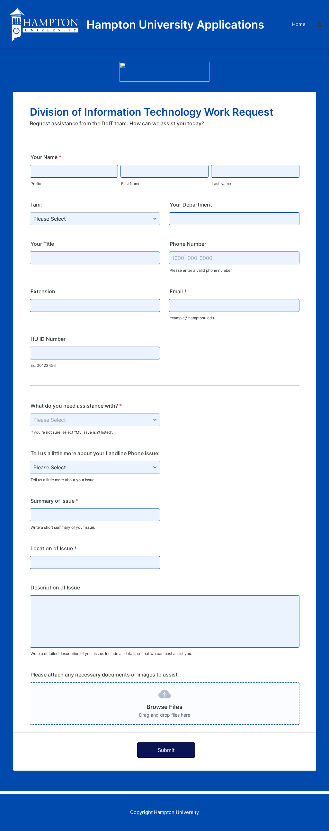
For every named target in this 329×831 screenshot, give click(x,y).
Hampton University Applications (175, 24)
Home (299, 24)
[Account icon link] (320, 24)
